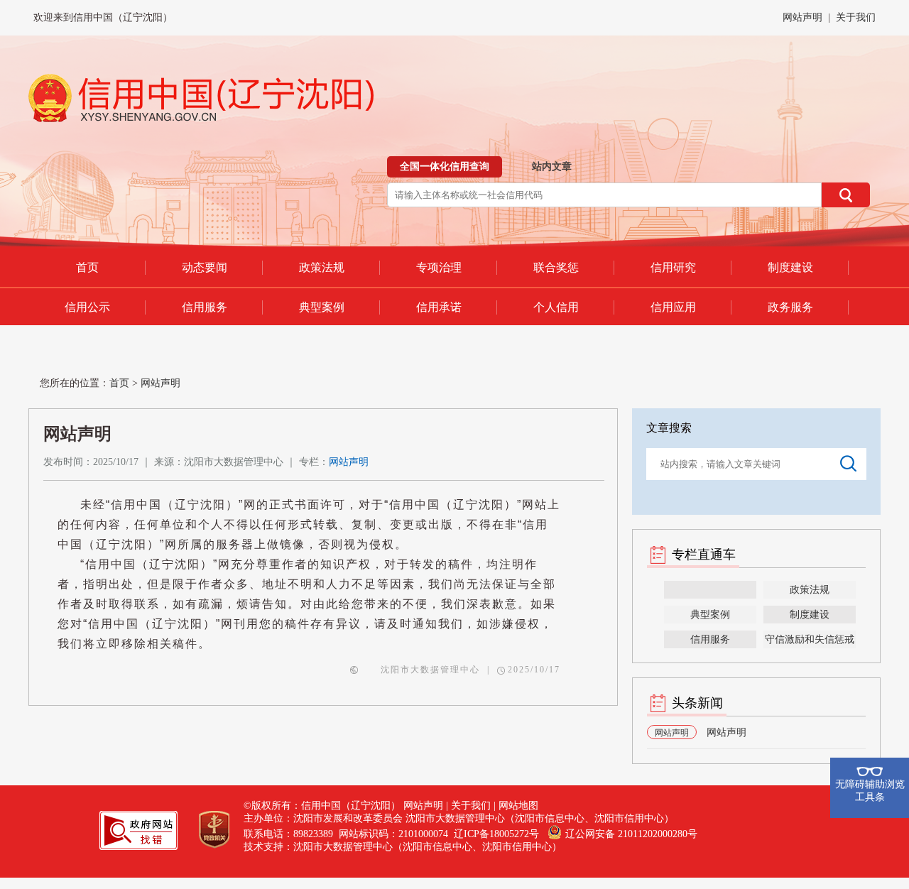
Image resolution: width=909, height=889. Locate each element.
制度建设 (790, 267)
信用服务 (204, 307)
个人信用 (556, 307)
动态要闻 (204, 267)
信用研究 (673, 267)
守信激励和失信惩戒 (809, 639)
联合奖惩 (556, 267)
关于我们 (856, 17)
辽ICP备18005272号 (496, 834)
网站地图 (518, 805)
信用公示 (87, 307)
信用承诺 (439, 307)
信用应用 (673, 307)
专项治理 (439, 267)
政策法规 (321, 267)
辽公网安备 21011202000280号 (631, 834)
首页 (87, 267)
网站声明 (802, 17)
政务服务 (790, 307)
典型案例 (321, 307)
